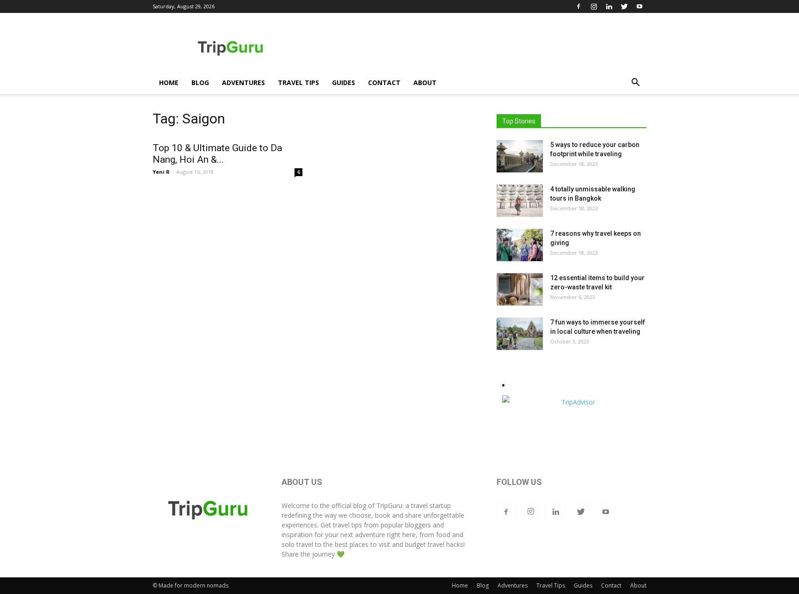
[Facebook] (578, 6)
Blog (200, 82)
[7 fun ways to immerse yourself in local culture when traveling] (520, 334)
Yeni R (161, 171)
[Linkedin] (609, 6)
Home (168, 82)
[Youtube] (639, 6)
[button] (635, 83)
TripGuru (389, 505)
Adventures (243, 82)
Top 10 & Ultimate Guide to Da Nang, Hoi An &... (217, 153)
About (424, 82)
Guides (343, 82)
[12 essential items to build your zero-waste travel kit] (520, 289)
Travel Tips (298, 82)
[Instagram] (594, 6)
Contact (384, 82)
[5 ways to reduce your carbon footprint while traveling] (520, 156)
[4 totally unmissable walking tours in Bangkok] (520, 200)
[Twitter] (624, 6)
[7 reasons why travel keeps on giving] (520, 245)
